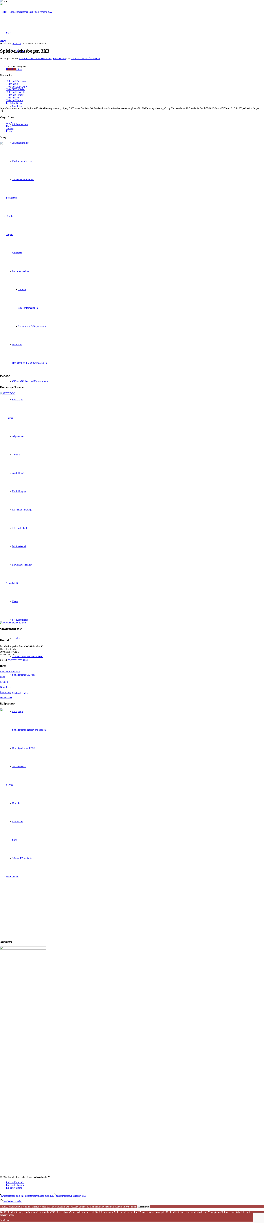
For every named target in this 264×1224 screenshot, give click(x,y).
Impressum (5, 692)
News (3, 40)
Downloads (5, 687)
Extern (9, 131)
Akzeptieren (143, 1207)
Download (11, 69)
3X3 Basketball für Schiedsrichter (35, 58)
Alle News (11, 123)
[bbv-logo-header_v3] (26, 12)
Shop (2, 676)
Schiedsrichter (59, 58)
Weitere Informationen (125, 1206)
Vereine (9, 128)
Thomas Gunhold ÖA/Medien (85, 58)
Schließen (4, 1220)
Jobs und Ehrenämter (10, 671)
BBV (8, 125)
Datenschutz (6, 697)
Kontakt (4, 682)
